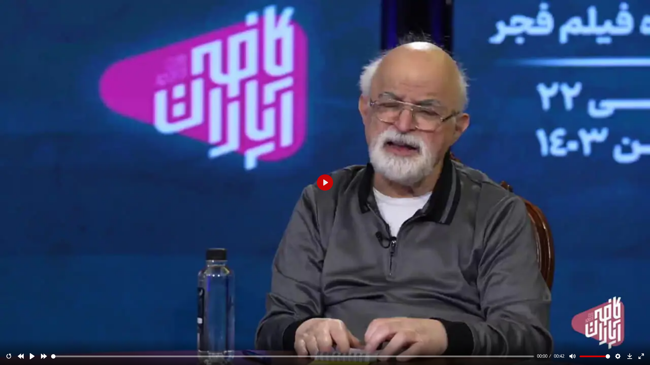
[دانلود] (629, 356)
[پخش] (32, 356)
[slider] (293, 356)
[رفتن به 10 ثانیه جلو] (44, 356)
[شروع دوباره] (8, 356)
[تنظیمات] (617, 356)
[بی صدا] (572, 356)
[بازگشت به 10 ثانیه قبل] (20, 356)
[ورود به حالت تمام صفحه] (641, 356)
